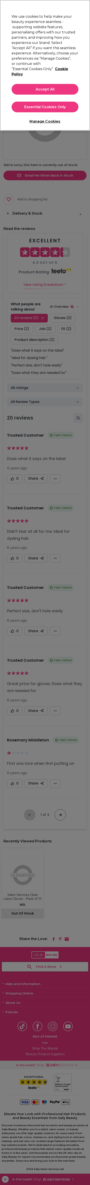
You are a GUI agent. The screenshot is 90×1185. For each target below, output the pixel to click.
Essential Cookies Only (45, 107)
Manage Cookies (44, 121)
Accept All (45, 89)
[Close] (85, 6)
